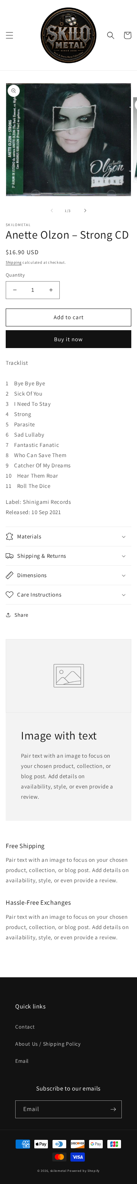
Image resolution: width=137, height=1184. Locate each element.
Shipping (14, 262)
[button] (9, 35)
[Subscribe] (113, 1109)
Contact (25, 1026)
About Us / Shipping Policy (48, 1043)
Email (22, 1060)
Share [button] (21, 614)
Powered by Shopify (83, 1170)
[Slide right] (85, 210)
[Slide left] (51, 210)
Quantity (15, 275)
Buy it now (68, 339)
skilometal (58, 1170)
